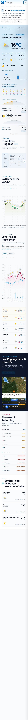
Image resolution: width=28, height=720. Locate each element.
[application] (14, 208)
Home (2, 7)
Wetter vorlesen (20, 34)
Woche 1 (5, 253)
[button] (5, 160)
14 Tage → (14, 84)
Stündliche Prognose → (8, 86)
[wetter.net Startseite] (6, 2)
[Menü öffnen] (25, 2)
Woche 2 (11, 253)
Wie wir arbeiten (6, 249)
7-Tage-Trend (6, 84)
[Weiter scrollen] (24, 161)
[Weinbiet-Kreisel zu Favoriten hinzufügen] (24, 37)
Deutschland (9, 7)
